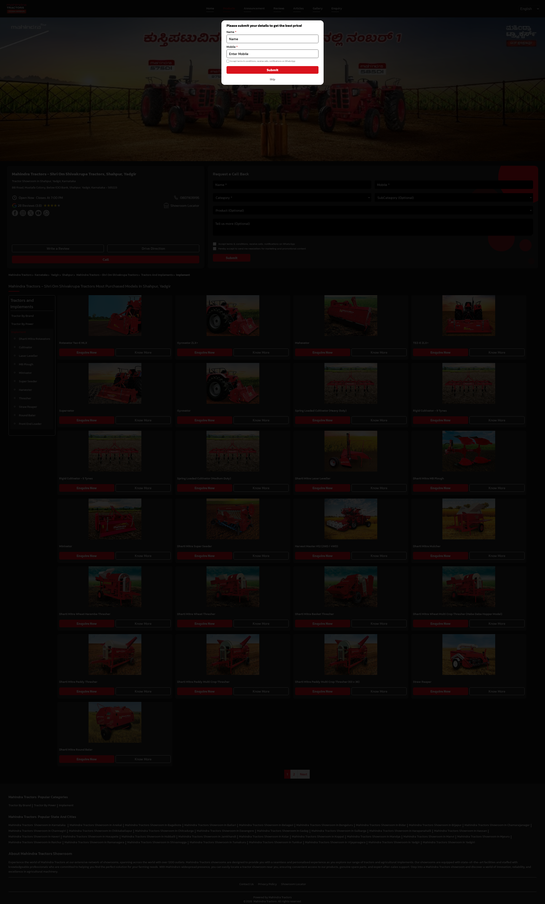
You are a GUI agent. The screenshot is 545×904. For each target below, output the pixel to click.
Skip (272, 79)
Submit (272, 69)
